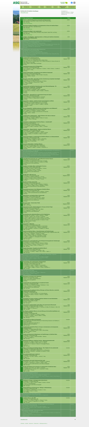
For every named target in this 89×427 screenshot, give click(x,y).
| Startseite (22, 423)
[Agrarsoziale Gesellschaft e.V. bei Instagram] (74, 2)
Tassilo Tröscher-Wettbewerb (63, 7)
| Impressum (30, 423)
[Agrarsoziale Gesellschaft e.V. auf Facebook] (72, 2)
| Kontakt (26, 423)
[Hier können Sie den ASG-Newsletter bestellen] (64, 2)
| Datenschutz (36, 423)
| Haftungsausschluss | (43, 423)
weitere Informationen (27, 23)
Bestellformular (24, 12)
